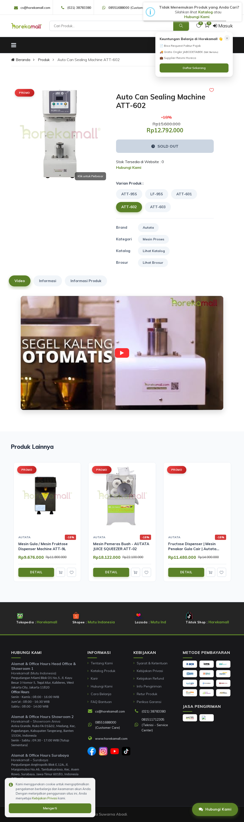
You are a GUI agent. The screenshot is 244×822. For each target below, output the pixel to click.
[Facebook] (91, 751)
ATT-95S (129, 194)
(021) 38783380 (79, 7)
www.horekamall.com (111, 738)
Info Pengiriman (149, 686)
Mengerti (50, 808)
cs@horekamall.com (35, 7)
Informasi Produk (86, 281)
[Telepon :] (138, 711)
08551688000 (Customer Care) (131, 7)
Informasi (47, 281)
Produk (44, 59)
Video (20, 281)
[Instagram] (103, 751)
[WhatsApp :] (91, 725)
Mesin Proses (153, 239)
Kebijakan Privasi (150, 671)
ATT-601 (184, 194)
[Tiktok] (126, 751)
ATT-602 (129, 207)
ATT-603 (158, 207)
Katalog (205, 12)
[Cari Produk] (181, 26)
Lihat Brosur (153, 262)
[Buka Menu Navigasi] (13, 45)
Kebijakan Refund (150, 678)
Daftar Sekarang (194, 68)
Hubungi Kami (101, 686)
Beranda (22, 59)
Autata (148, 227)
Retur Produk (147, 694)
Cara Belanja (101, 694)
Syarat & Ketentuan (152, 663)
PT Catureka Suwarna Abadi (101, 814)
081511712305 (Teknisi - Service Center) (155, 724)
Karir (94, 678)
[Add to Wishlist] (211, 90)
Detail (36, 572)
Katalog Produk (103, 671)
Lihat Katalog (154, 251)
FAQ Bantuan (101, 702)
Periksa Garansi (149, 702)
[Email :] (91, 711)
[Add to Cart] (60, 572)
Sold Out (168, 146)
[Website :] (91, 738)
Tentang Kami (102, 663)
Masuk (225, 26)
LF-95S (156, 194)
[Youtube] (114, 751)
